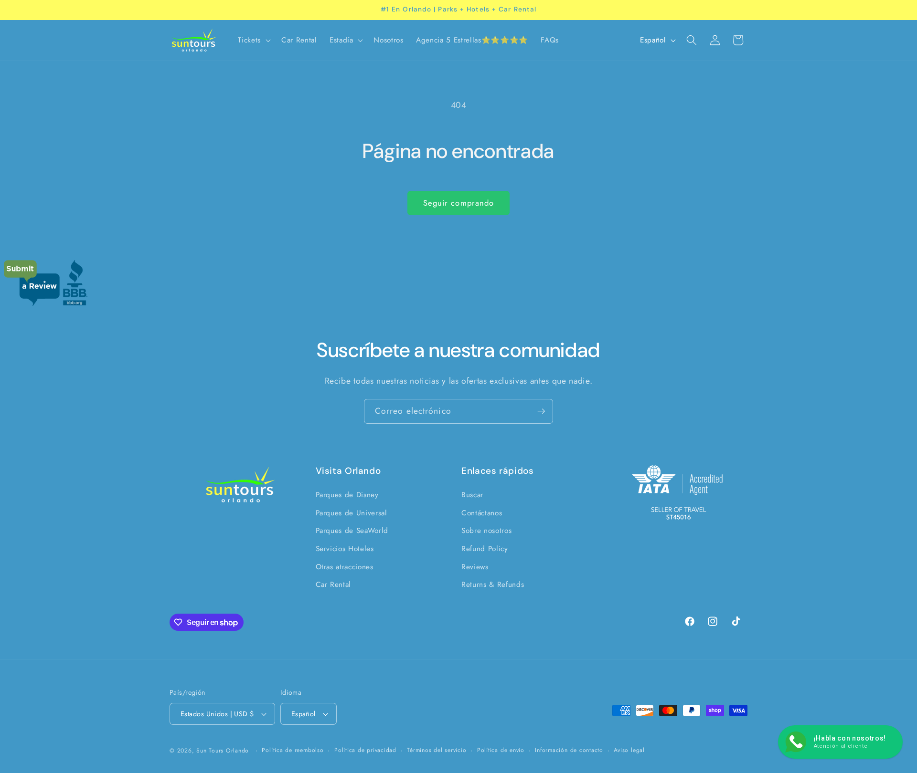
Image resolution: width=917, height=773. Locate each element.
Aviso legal (629, 750)
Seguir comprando (458, 203)
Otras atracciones (344, 567)
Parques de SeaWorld (352, 531)
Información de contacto (569, 750)
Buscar (472, 495)
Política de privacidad (365, 750)
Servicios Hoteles (345, 548)
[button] (253, 41)
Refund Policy (484, 548)
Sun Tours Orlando (222, 750)
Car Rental (334, 585)
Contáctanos (481, 513)
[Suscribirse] (541, 411)
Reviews (475, 567)
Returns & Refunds (492, 585)
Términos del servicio (436, 750)
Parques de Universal (351, 513)
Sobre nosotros (486, 531)
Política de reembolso (292, 750)
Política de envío (500, 750)
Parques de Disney (347, 495)
